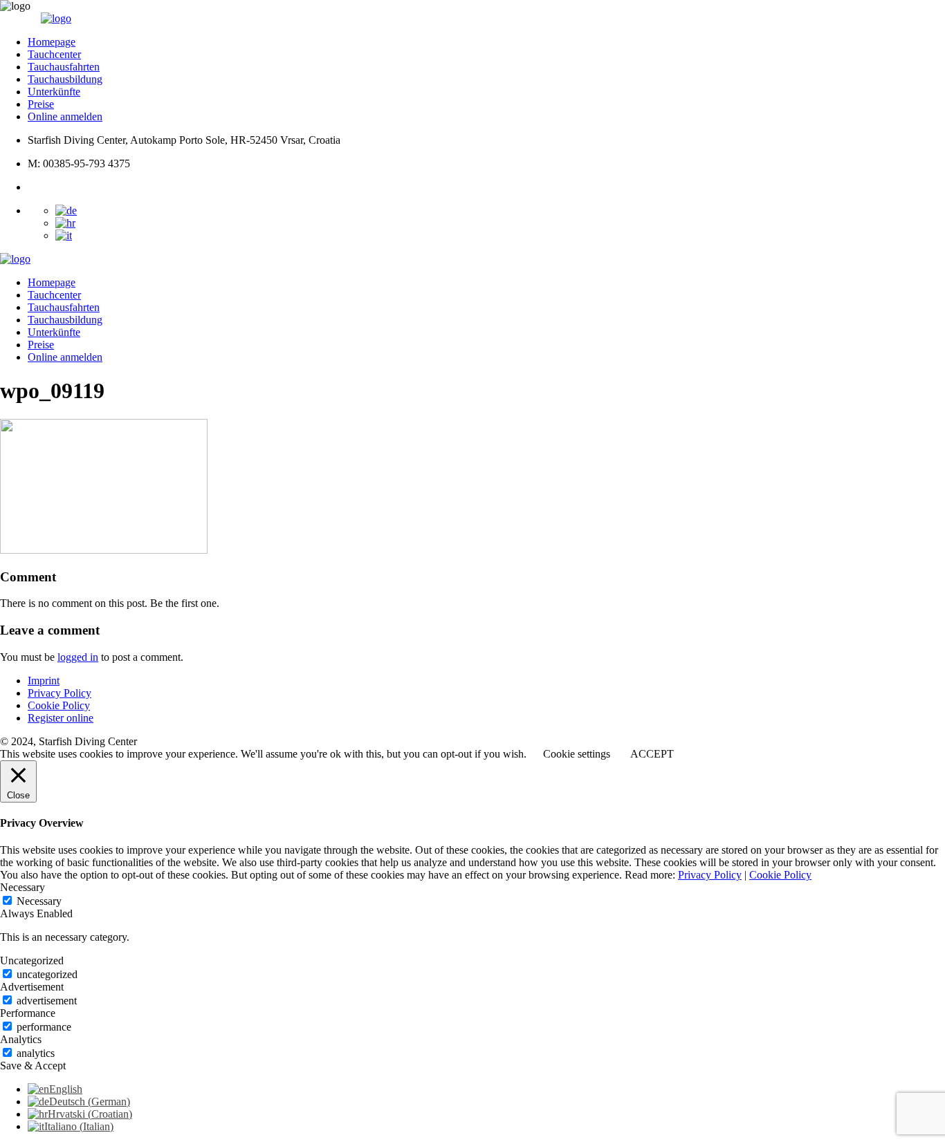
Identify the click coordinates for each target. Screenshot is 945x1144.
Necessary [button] (22, 887)
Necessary (39, 901)
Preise (41, 104)
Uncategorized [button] (32, 960)
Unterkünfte (54, 91)
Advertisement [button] (32, 987)
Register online (60, 718)
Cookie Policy (59, 705)
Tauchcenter (54, 54)
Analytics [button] (21, 1039)
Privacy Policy (59, 693)
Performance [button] (27, 1013)
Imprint (43, 680)
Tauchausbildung (65, 79)
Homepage (51, 42)
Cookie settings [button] (576, 754)
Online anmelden (65, 116)
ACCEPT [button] (652, 754)
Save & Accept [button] (33, 1065)
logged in (77, 657)
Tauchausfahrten (64, 67)
